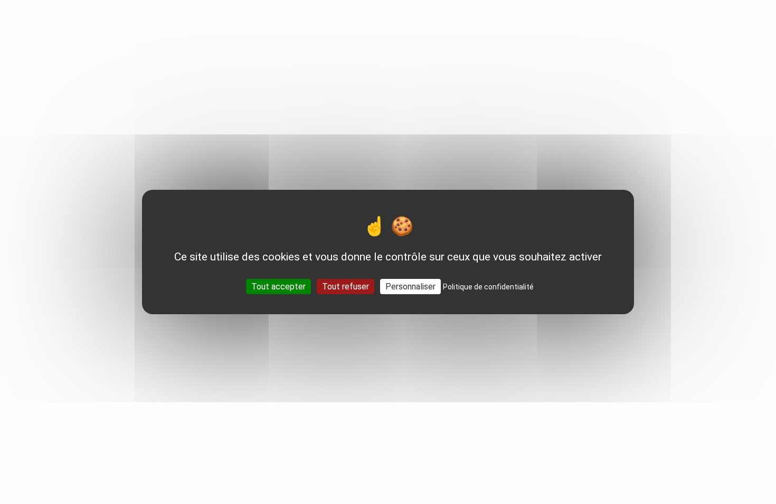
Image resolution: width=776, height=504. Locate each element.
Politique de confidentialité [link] (488, 287)
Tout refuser (345, 287)
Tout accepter (278, 287)
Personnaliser (410, 287)
